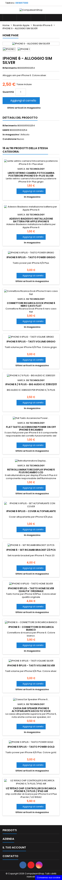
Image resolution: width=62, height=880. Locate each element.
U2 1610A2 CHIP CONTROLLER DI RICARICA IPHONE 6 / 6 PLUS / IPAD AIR (31, 790)
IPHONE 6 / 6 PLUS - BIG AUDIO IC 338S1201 (31, 384)
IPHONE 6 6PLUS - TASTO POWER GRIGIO (31, 257)
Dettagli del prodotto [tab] (20, 118)
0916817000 (21, 2)
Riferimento (10, 68)
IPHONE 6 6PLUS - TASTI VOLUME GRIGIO (31, 341)
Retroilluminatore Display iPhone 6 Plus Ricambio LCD (31, 471)
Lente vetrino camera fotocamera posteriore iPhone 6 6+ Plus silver (31, 174)
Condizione (9, 139)
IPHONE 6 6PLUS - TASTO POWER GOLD (31, 746)
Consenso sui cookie (48, 877)
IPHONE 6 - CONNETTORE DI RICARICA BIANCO (31, 628)
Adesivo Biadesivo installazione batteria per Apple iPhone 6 (31, 220)
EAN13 (6, 130)
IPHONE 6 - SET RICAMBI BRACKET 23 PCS (31, 550)
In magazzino (11, 134)
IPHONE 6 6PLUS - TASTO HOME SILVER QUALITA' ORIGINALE (31, 590)
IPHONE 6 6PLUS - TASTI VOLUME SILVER (31, 665)
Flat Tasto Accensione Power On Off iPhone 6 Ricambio (31, 428)
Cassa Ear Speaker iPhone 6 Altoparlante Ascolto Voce (31, 710)
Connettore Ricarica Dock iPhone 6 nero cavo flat (31, 304)
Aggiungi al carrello (21, 101)
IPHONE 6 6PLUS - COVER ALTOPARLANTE (31, 511)
